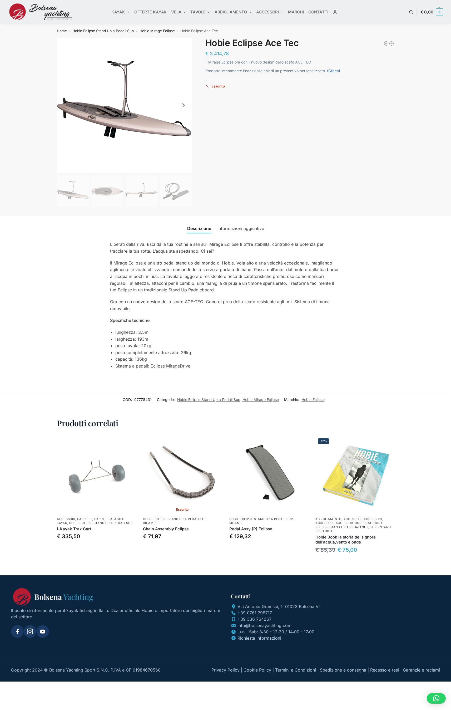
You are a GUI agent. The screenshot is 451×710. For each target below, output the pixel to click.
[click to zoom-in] (124, 105)
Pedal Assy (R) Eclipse (250, 528)
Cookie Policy (257, 670)
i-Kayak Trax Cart (74, 528)
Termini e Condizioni (295, 670)
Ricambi (149, 523)
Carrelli (84, 519)
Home (62, 31)
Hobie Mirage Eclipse (157, 31)
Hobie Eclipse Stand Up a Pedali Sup (103, 31)
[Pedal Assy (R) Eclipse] (268, 475)
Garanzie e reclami (421, 670)
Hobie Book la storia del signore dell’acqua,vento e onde (345, 540)
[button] (432, 12)
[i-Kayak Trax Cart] (96, 475)
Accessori (66, 519)
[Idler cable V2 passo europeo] (391, 43)
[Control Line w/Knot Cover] (386, 43)
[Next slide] (183, 105)
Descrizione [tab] (199, 228)
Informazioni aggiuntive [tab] (240, 228)
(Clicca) (333, 70)
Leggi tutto (182, 548)
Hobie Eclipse (313, 399)
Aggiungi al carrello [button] (96, 548)
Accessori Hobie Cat (354, 523)
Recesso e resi (384, 670)
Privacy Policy (225, 670)
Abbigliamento (328, 519)
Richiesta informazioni (259, 638)
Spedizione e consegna (343, 670)
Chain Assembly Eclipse (166, 528)
